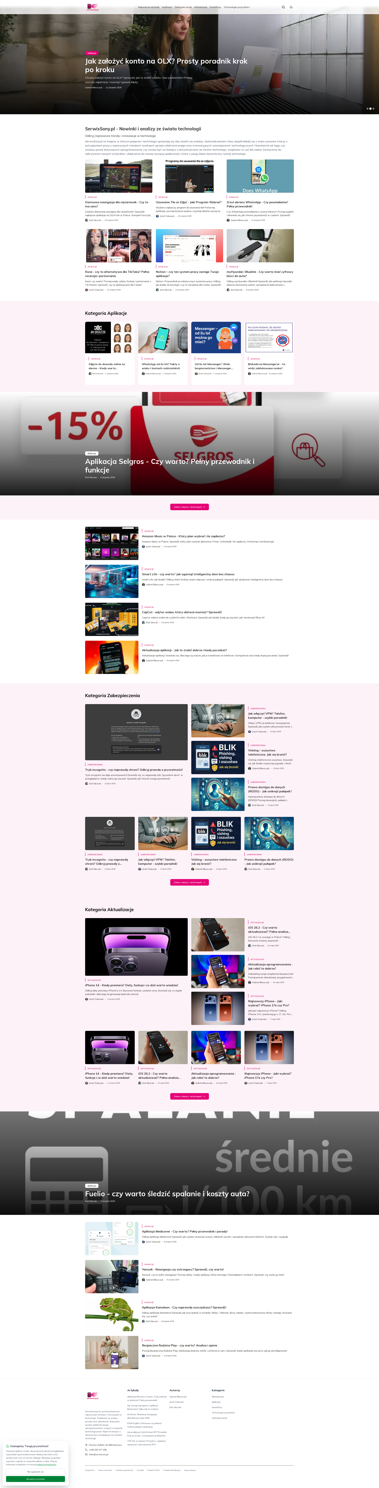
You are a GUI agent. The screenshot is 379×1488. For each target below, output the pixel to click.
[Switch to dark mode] (291, 7)
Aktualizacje (200, 7)
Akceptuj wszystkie (35, 1479)
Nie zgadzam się (35, 1471)
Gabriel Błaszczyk (178, 1396)
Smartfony (215, 7)
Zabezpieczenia (183, 7)
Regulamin (89, 1470)
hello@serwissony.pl (98, 1454)
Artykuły (133, 1390)
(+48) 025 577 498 (97, 1449)
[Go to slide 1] (367, 109)
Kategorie (218, 1390)
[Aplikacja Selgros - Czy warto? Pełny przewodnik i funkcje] (189, 443)
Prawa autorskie (105, 1470)
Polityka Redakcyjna (172, 1470)
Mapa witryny (190, 1470)
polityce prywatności (46, 1464)
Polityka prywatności (124, 1470)
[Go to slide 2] (370, 109)
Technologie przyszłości (237, 7)
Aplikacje (167, 7)
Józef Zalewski (92, 83)
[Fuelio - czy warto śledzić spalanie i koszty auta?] (189, 1163)
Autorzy (175, 1390)
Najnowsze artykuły (149, 7)
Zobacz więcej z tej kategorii (188, 507)
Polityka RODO (153, 1470)
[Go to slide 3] (373, 109)
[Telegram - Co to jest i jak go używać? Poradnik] (189, 60)
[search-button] (283, 7)
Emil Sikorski (91, 477)
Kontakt (140, 1470)
